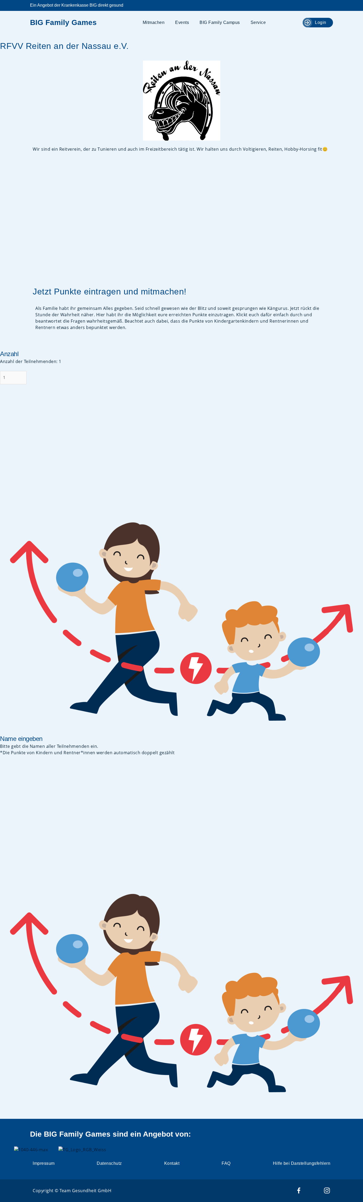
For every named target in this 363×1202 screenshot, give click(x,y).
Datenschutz (109, 1163)
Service (258, 22)
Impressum (44, 1163)
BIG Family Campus (220, 22)
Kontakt (172, 1163)
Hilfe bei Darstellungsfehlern (302, 1163)
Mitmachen (154, 22)
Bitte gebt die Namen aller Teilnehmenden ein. (49, 746)
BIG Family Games (63, 22)
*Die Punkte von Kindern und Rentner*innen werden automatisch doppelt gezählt (87, 753)
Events (182, 22)
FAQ (226, 1163)
